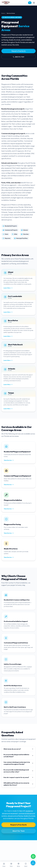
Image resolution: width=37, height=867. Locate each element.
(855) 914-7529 (19, 57)
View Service (8, 460)
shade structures (29, 816)
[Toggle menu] (34, 2)
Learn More (7, 288)
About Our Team (18, 831)
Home (3, 13)
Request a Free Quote (18, 51)
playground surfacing (15, 816)
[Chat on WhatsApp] (33, 856)
